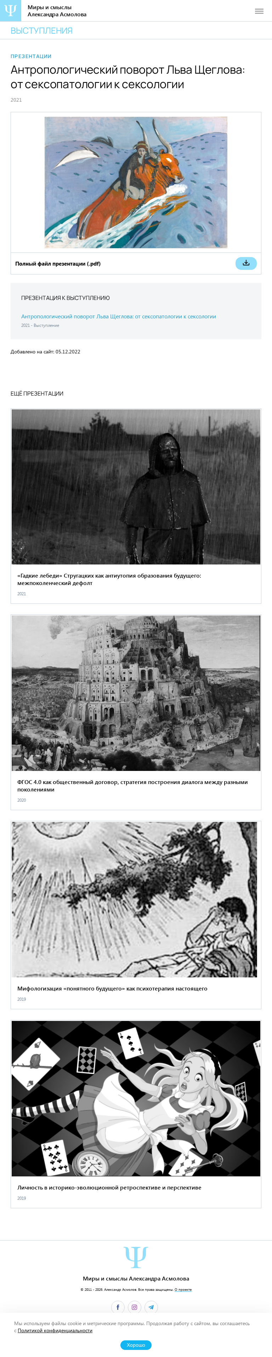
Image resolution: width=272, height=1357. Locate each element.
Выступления (42, 30)
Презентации (31, 56)
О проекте (183, 1289)
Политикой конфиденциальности (55, 1330)
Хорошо (136, 1345)
